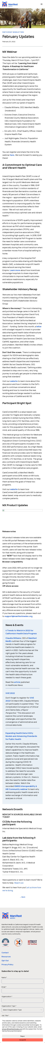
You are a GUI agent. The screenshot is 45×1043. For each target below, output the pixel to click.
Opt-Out (5, 960)
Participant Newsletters (13, 32)
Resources (6, 956)
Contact (5, 952)
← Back (22, 897)
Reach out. (19, 883)
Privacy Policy (7, 964)
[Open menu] (41, 4)
